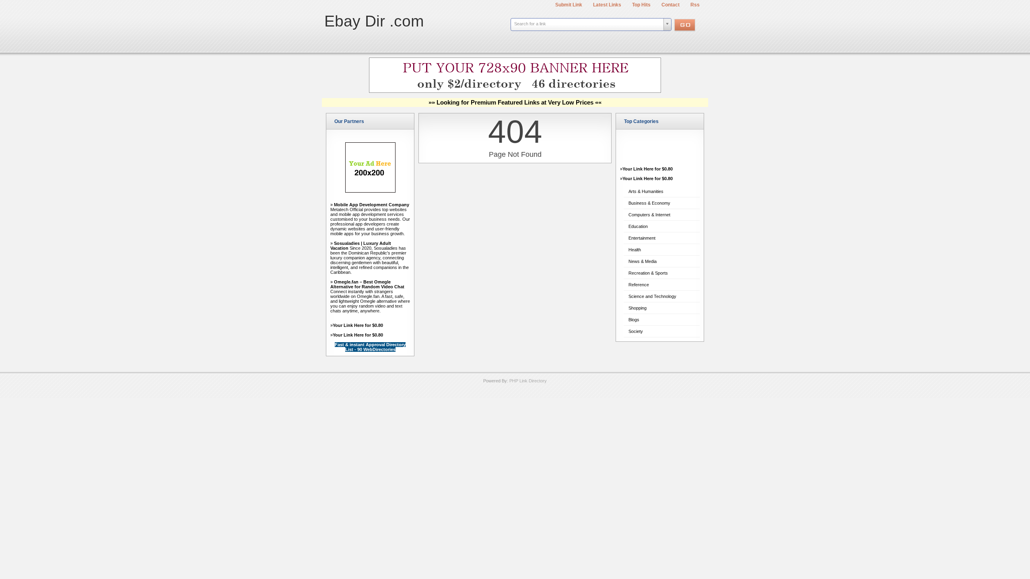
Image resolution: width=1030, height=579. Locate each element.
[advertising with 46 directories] (370, 191)
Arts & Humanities (645, 191)
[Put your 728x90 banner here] (515, 91)
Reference (638, 284)
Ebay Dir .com (374, 21)
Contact (670, 5)
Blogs (633, 319)
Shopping (637, 308)
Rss (695, 5)
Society (635, 331)
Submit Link (568, 5)
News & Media (642, 261)
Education (638, 226)
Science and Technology (652, 296)
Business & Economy (649, 203)
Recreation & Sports (648, 273)
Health (634, 249)
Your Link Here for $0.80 (358, 325)
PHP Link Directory (528, 380)
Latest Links (607, 5)
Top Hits (641, 5)
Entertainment (641, 238)
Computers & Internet (649, 214)
